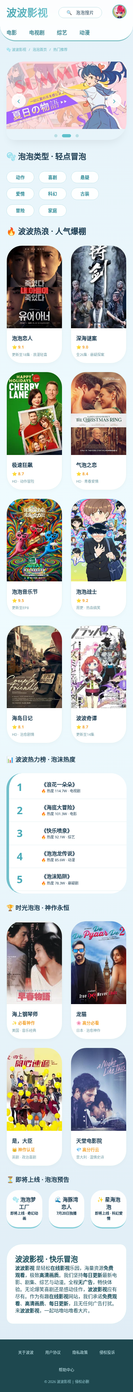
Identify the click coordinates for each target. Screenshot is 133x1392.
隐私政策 (80, 1352)
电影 (11, 32)
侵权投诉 (107, 1352)
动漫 (84, 32)
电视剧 (37, 32)
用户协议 (53, 1352)
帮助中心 (66, 1370)
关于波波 (26, 1352)
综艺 (62, 32)
